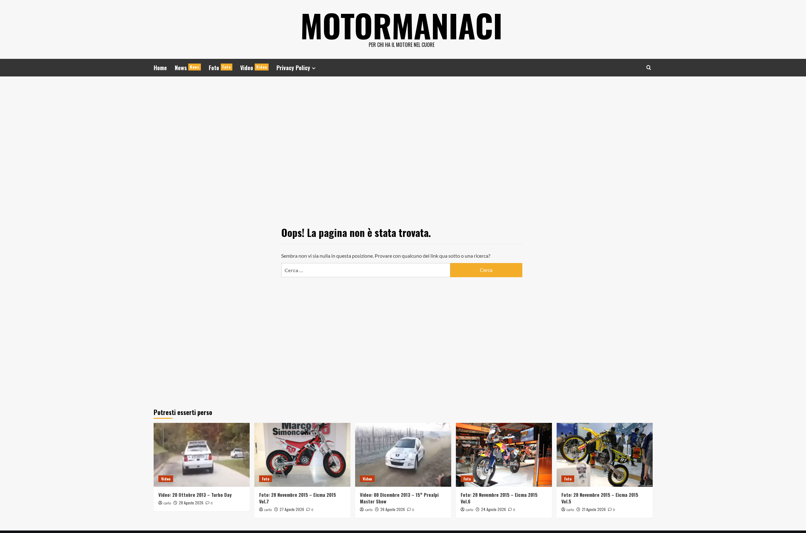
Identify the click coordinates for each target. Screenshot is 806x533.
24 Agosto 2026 (493, 509)
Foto (220, 68)
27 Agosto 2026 (292, 509)
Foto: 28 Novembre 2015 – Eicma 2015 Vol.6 (499, 498)
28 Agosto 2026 (191, 502)
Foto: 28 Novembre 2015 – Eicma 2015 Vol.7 (297, 498)
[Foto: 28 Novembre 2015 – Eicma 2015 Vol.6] (504, 455)
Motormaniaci (401, 25)
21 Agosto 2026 (594, 509)
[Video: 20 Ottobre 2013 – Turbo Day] (202, 455)
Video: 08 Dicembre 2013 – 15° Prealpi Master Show (399, 498)
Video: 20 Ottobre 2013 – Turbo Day (195, 494)
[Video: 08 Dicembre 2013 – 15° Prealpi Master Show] (403, 455)
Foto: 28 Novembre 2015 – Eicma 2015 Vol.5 (599, 498)
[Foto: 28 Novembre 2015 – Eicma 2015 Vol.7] (302, 455)
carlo (167, 503)
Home (160, 68)
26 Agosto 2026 (392, 509)
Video (253, 68)
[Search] (649, 67)
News (187, 68)
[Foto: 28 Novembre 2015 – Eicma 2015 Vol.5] (605, 455)
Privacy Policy (293, 68)
